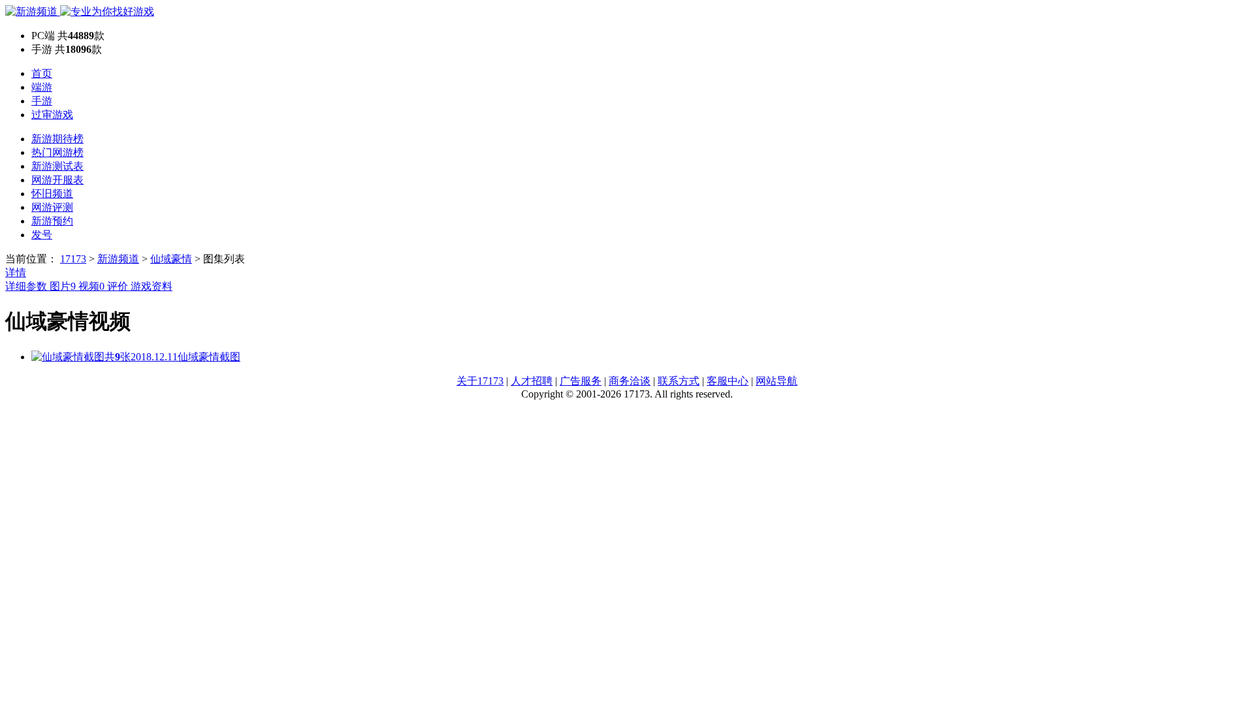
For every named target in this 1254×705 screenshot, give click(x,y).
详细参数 (27, 286)
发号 (41, 234)
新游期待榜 (57, 138)
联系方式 (678, 380)
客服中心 (727, 380)
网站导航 (776, 380)
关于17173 (480, 380)
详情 (15, 272)
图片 (63, 286)
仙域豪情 (171, 258)
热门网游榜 (57, 152)
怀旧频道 (52, 193)
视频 (91, 286)
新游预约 (52, 221)
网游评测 (52, 207)
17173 (73, 258)
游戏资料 (151, 286)
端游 (41, 87)
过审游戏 (52, 114)
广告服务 (581, 380)
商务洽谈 (630, 380)
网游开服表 (57, 179)
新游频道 (118, 258)
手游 (41, 100)
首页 (41, 73)
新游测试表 (57, 166)
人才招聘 (532, 380)
